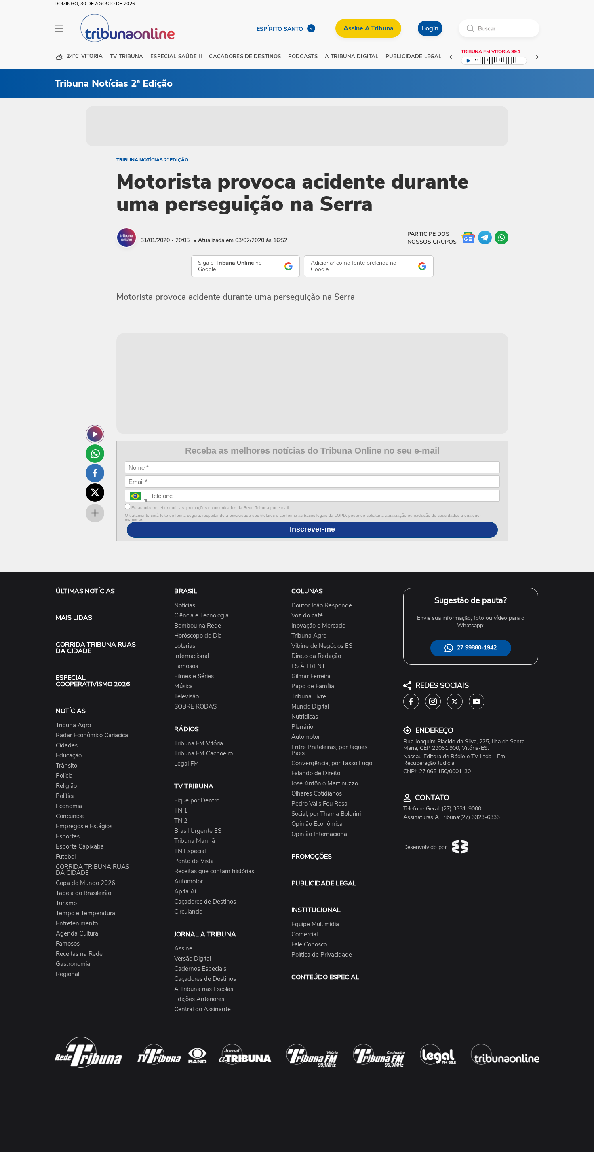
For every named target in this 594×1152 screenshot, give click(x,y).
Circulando (188, 912)
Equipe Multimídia (315, 924)
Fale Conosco (309, 945)
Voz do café (307, 616)
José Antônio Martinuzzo (324, 784)
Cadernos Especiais (200, 969)
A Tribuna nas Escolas (203, 989)
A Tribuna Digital (351, 56)
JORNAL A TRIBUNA (205, 934)
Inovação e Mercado (318, 626)
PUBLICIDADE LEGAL (323, 883)
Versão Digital (192, 959)
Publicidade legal (413, 56)
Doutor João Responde (321, 606)
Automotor (188, 881)
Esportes (68, 837)
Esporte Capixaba (80, 847)
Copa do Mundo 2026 (85, 883)
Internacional (191, 656)
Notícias (184, 606)
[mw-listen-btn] (95, 434)
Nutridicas (304, 717)
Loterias (184, 646)
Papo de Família (312, 686)
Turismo (66, 903)
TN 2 (180, 821)
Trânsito (66, 766)
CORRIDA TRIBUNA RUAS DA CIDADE (96, 648)
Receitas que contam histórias (214, 871)
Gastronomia (73, 964)
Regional (67, 974)
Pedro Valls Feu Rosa (319, 804)
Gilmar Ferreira (311, 676)
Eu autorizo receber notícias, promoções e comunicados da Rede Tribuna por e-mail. (210, 507)
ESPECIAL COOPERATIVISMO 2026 (93, 681)
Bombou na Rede (197, 626)
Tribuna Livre (308, 697)
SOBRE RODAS (195, 707)
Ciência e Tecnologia (201, 616)
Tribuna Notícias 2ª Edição (152, 160)
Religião (66, 786)
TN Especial (190, 851)
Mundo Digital (310, 707)
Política (65, 796)
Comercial (304, 934)
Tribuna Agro (73, 725)
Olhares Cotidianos (316, 794)
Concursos (70, 816)
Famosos (68, 944)
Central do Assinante (202, 1009)
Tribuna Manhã (194, 841)
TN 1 (180, 811)
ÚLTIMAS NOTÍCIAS (85, 591)
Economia (69, 806)
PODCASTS (303, 56)
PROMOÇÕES (311, 856)
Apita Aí (185, 892)
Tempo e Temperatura (85, 913)
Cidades (67, 746)
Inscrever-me (312, 529)
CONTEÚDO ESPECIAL (325, 977)
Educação (69, 756)
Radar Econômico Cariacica (92, 735)
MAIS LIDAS (74, 617)
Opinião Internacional (319, 834)
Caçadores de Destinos (205, 902)
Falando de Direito (315, 773)
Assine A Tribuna (368, 28)
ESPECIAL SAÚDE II (176, 56)
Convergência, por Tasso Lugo (331, 763)
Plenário (302, 727)
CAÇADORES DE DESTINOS (245, 56)
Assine (183, 949)
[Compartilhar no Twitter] (95, 492)
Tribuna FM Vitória (198, 743)
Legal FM (186, 764)
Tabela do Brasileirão (83, 893)
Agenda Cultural (77, 934)
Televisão (186, 697)
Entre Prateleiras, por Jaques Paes (329, 750)
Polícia (64, 776)
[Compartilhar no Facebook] (95, 473)
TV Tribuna (126, 56)
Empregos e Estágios (84, 826)
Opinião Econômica (317, 824)
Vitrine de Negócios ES (321, 646)
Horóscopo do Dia (198, 636)
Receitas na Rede (79, 954)
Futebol (66, 857)
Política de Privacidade (321, 955)
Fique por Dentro (196, 801)
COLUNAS (307, 591)
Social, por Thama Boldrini (326, 814)
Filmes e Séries (194, 676)
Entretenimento (77, 924)
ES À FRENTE (310, 666)
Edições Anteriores (199, 999)
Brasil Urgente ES (197, 831)
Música (183, 686)
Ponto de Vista (194, 861)
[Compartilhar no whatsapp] (95, 454)
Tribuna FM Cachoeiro (203, 754)
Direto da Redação (316, 656)
